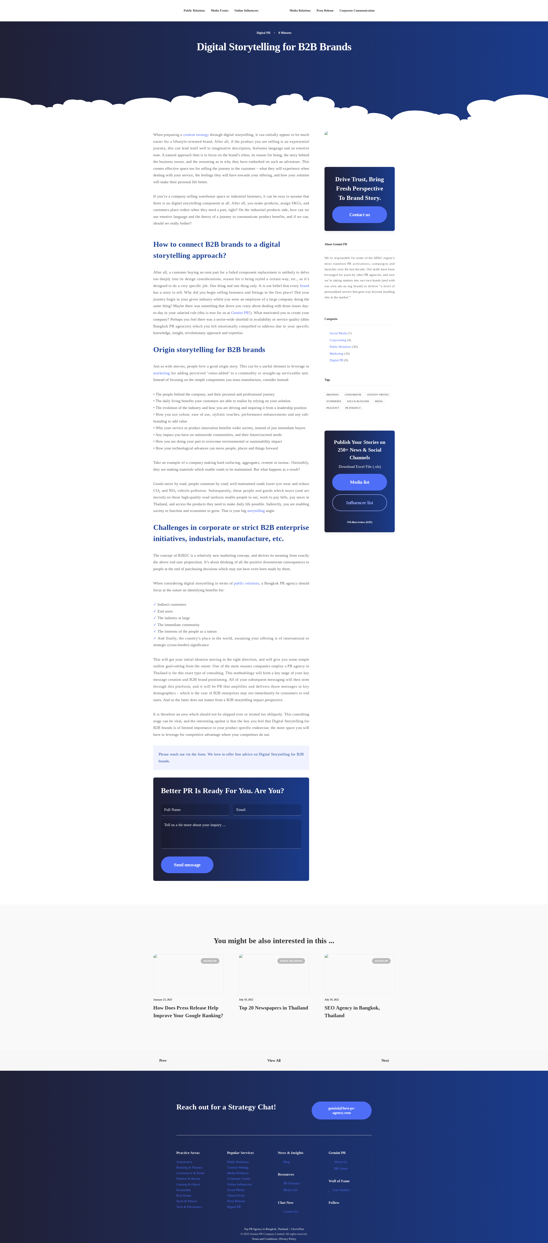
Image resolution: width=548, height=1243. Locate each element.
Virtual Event (236, 1195)
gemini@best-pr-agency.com (341, 1110)
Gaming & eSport (188, 1184)
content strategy (196, 134)
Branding (332, 394)
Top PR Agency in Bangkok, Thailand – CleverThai (274, 1229)
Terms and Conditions (264, 1238)
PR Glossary (291, 1183)
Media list (359, 482)
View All (274, 1060)
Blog (286, 1162)
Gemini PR (240, 313)
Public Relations (194, 10)
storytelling (256, 510)
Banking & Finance (189, 1167)
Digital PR (263, 32)
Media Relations (300, 10)
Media (379, 401)
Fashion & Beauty (188, 1178)
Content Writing (378, 394)
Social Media (235, 1190)
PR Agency (333, 408)
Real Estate (183, 1195)
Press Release (325, 10)
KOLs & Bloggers (358, 401)
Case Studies (341, 1190)
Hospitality (183, 1190)
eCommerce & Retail (190, 1173)
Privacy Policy (287, 1238)
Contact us (359, 214)
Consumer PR (353, 394)
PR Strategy (353, 408)
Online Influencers (246, 10)
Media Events (219, 10)
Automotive (184, 1162)
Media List (290, 1190)
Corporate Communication (357, 10)
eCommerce (333, 401)
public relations (246, 583)
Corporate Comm (238, 1178)
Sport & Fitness (186, 1201)
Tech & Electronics (189, 1207)
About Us (340, 1162)
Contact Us (290, 1211)
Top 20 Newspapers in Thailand (273, 1008)
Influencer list (359, 502)
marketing (161, 373)
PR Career (341, 1168)
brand (304, 286)
